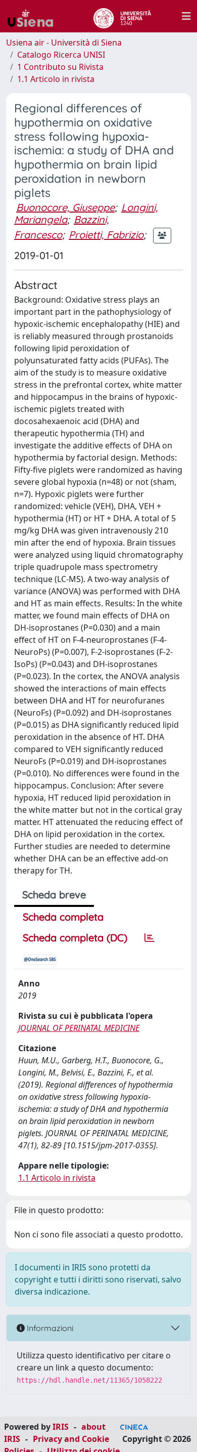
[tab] (149, 937)
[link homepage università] (122, 16)
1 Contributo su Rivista (60, 66)
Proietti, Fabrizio (106, 234)
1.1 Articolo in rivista (55, 79)
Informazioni (49, 1328)
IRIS (61, 1426)
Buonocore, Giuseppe (65, 207)
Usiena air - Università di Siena (64, 42)
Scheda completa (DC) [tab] (75, 937)
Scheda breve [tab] (54, 894)
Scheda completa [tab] (63, 916)
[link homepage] (34, 16)
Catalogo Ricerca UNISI (61, 54)
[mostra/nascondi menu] (186, 16)
